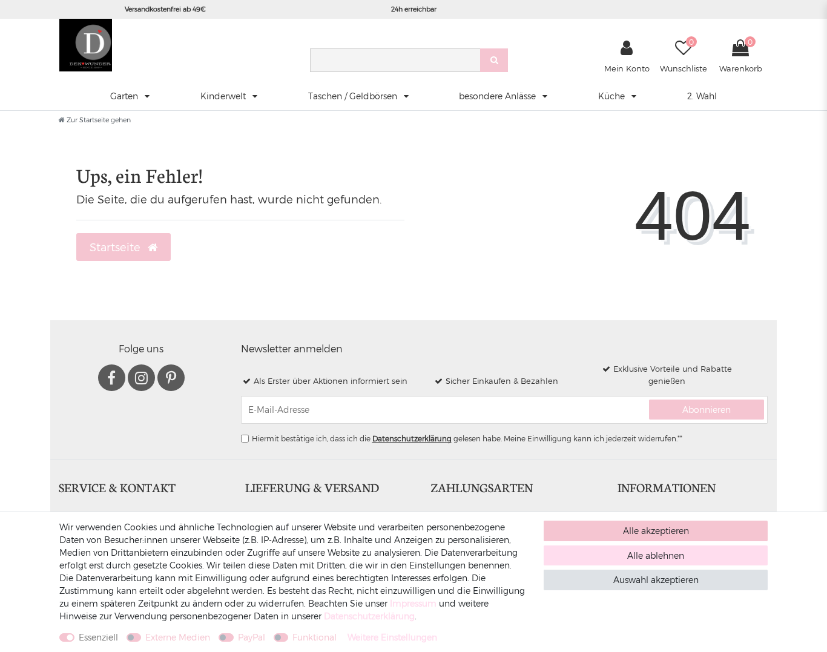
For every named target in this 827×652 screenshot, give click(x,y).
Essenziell (98, 637)
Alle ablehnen (655, 555)
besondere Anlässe (498, 96)
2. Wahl (702, 96)
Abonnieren (706, 409)
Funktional (314, 637)
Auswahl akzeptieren (656, 580)
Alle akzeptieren (656, 530)
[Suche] (494, 60)
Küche (612, 96)
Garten (125, 96)
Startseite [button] (116, 246)
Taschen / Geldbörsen (354, 96)
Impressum (413, 603)
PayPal (251, 637)
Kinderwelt (224, 96)
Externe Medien (177, 637)
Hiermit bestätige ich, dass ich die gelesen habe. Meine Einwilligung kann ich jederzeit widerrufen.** (467, 438)
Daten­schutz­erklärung (369, 616)
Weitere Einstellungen (392, 637)
